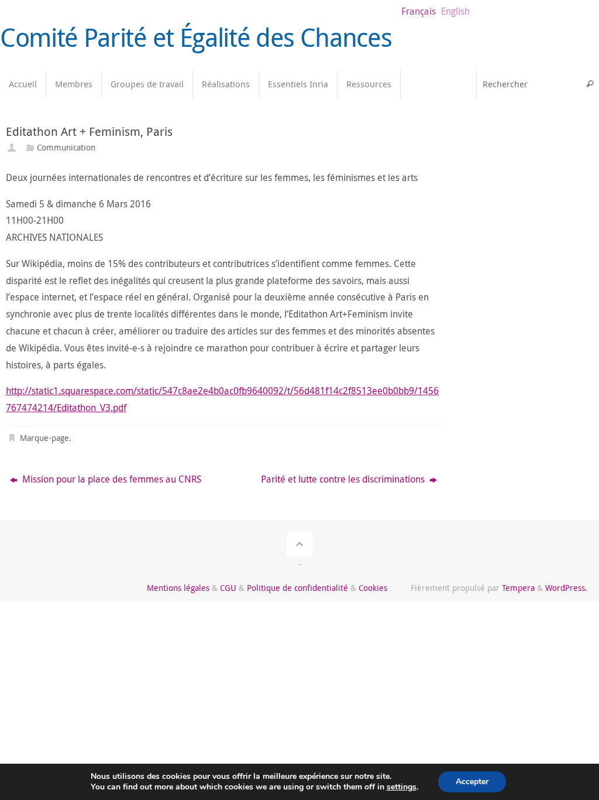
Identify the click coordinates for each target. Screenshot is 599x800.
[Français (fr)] (461, 130)
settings (401, 787)
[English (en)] (461, 154)
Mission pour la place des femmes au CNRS (110, 479)
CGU (228, 587)
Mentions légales (178, 587)
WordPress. (566, 587)
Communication (66, 147)
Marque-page (44, 437)
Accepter (472, 781)
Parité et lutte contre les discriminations (344, 479)
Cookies (373, 587)
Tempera (518, 587)
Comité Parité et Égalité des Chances (195, 37)
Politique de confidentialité (297, 587)
